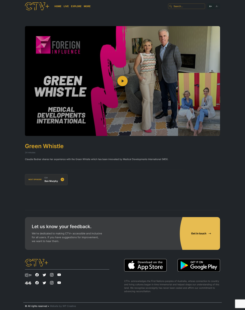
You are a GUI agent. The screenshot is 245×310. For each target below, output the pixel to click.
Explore (76, 6)
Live (66, 6)
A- (217, 6)
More (87, 6)
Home (57, 6)
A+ (210, 6)
